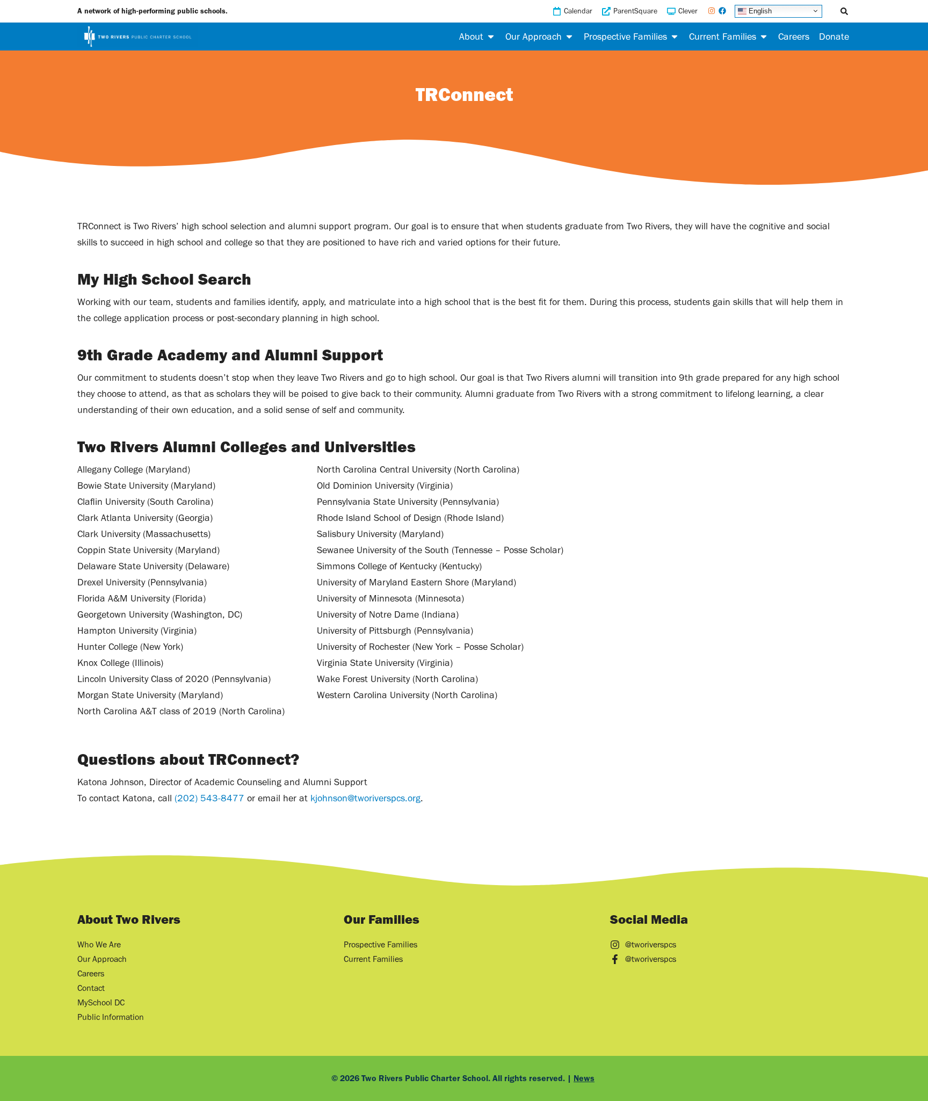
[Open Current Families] (764, 36)
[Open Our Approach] (569, 36)
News (584, 1078)
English (759, 10)
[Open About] (491, 36)
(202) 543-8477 (209, 798)
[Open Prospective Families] (674, 36)
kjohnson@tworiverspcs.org (365, 798)
